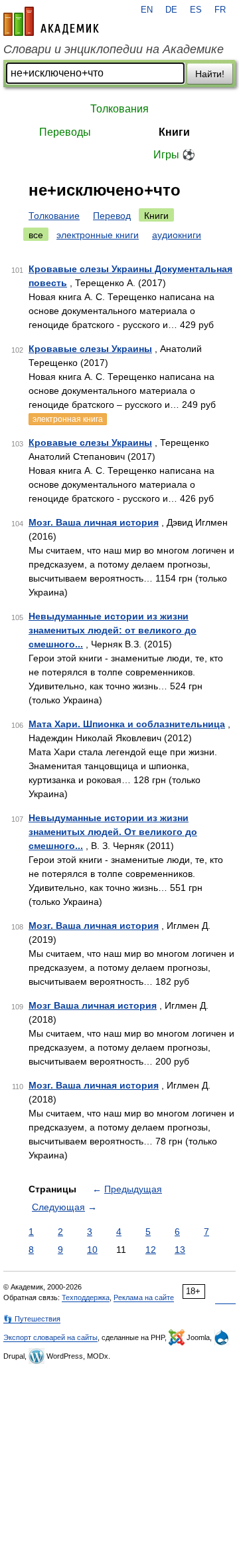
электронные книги (97, 235)
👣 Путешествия (31, 1319)
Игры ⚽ (174, 154)
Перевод (112, 215)
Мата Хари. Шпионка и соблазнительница (127, 724)
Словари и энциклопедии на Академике (113, 49)
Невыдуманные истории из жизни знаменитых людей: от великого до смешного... (113, 630)
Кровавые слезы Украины (90, 348)
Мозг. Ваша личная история (94, 522)
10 (92, 1249)
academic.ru (51, 21)
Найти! (209, 74)
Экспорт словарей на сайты (50, 1337)
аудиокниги (176, 235)
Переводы (65, 132)
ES (196, 10)
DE (171, 10)
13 (180, 1249)
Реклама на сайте (144, 1297)
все (36, 235)
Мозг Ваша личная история (93, 1005)
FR (220, 10)
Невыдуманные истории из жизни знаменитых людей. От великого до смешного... (113, 831)
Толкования (119, 108)
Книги (174, 132)
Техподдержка (86, 1297)
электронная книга (68, 419)
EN (147, 10)
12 (150, 1249)
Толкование (54, 215)
